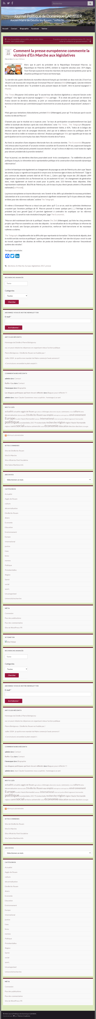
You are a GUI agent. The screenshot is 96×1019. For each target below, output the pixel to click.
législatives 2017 (38, 266)
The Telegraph (75, 124)
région (61, 422)
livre (66, 419)
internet (57, 419)
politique (12, 422)
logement (72, 419)
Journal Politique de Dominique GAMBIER (48, 16)
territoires (28, 426)
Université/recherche (13, 598)
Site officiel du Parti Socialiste (16, 460)
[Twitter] (8, 2)
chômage (45, 412)
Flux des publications (13, 618)
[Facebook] (12, 2)
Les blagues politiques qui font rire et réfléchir (24, 393)
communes (65, 412)
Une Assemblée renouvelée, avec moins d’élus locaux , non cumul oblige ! (24, 40)
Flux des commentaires (14, 623)
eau (44, 415)
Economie (8, 522)
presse (48, 266)
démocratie (22, 415)
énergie (85, 426)
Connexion (9, 613)
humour (37, 419)
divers (7, 518)
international (47, 418)
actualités (17, 412)
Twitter (44, 29)
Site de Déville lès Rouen (14, 451)
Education (9, 527)
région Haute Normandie (75, 423)
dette (82, 411)
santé (13, 426)
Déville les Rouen (15, 435)
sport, (7, 589)
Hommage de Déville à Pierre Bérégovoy (20, 342)
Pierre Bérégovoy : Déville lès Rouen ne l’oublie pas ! (25, 353)
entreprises (65, 415)
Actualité (8, 494)
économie (51, 426)
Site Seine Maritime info (14, 465)
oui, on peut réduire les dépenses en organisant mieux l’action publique (32, 348)
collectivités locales (55, 411)
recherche (51, 422)
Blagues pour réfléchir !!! (57, 393)
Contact (14, 29)
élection (72, 426)
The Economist (74, 142)
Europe (15, 59)
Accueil (5, 29)
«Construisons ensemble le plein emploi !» (21, 363)
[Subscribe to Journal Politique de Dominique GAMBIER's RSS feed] (4, 2)
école (42, 426)
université (36, 426)
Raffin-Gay (9, 383)
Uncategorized (10, 594)
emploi (50, 415)
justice (62, 419)
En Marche (20, 266)
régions (7, 426)
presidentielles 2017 (27, 423)
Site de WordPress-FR (13, 627)
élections (11, 266)
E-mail (8, 317)
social (20, 426)
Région (7, 575)
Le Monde (18, 187)
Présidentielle (40, 423)
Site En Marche (11, 455)
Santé (7, 579)
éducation (63, 426)
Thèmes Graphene (23, 1016)
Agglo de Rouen (11, 499)
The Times (9, 94)
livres (7, 556)
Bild (64, 82)
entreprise (57, 415)
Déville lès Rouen (34, 414)
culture (76, 411)
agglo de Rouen (27, 411)
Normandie (79, 419)
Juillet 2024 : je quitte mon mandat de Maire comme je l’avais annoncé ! (32, 358)
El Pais (46, 97)
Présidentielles (11, 570)
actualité (9, 411)
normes (8, 560)
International (10, 541)
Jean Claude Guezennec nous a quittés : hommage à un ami (37, 397)
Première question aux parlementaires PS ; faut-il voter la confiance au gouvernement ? (72, 40)
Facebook (35, 29)
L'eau (7, 551)
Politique (22, 59)
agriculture (38, 411)
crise (71, 411)
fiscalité (17, 419)
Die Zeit (53, 220)
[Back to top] (90, 1013)
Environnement (11, 532)
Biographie (24, 29)
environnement (77, 414)
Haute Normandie (27, 419)
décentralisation (11, 415)
